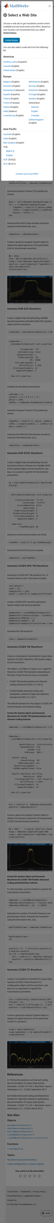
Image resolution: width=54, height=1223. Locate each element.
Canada (7, 66)
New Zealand (9, 142)
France (6, 103)
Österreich (33, 90)
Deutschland (9, 90)
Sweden (32, 98)
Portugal (33, 94)
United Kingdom (36, 119)
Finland (6, 98)
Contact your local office (27, 174)
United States (9, 70)
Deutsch (35, 107)
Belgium (7, 82)
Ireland (6, 107)
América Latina (10, 62)
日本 (5, 159)
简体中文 (10, 151)
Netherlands (34, 82)
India (5, 138)
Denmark (7, 86)
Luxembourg (9, 115)
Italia (5, 111)
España (6, 94)
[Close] (50, 6)
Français (35, 115)
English (34, 111)
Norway (32, 86)
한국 (5, 164)
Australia (7, 134)
